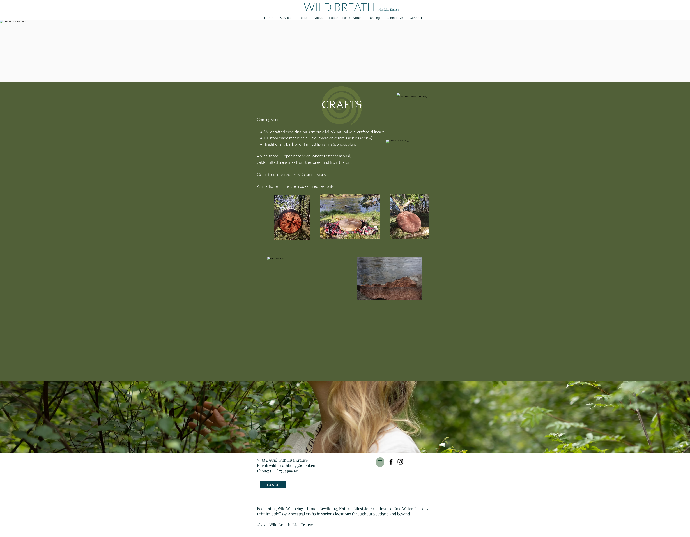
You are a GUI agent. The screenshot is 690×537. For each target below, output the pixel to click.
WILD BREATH (339, 6)
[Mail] (380, 462)
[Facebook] (391, 462)
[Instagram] (400, 462)
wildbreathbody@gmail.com (294, 465)
